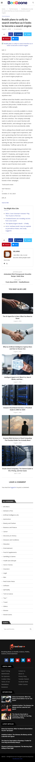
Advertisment (5, 673)
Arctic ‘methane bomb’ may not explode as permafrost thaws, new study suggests (18, 228)
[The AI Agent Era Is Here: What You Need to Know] (17, 303)
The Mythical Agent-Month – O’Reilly (17, 223)
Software (6, 585)
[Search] (33, 3)
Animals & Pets (8, 511)
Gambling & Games (9, 556)
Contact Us (21, 671)
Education (6, 544)
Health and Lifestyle (9, 561)
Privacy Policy (22, 676)
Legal (5, 573)
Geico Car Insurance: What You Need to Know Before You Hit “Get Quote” (22, 698)
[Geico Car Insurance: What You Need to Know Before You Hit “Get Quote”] (6, 699)
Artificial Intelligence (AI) (11, 515)
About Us (21, 673)
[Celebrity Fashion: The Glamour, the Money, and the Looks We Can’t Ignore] (6, 708)
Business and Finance (10, 527)
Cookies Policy (5, 679)
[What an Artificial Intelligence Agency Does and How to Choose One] (17, 334)
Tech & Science (13, 9)
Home (3, 9)
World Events (7, 614)
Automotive (7, 519)
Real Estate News (9, 581)
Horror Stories (8, 565)
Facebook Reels (23, 681)
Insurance (6, 569)
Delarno (16, 251)
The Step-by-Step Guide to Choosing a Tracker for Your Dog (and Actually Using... (21, 715)
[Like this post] (11, 34)
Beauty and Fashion (9, 523)
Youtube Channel (23, 679)
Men (4, 577)
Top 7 (5, 598)
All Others (6, 507)
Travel (5, 602)
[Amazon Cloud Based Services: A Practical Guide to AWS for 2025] (17, 395)
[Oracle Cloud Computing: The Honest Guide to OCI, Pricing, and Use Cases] (17, 456)
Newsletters (5, 684)
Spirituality (6, 590)
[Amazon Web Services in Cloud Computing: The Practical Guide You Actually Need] (17, 425)
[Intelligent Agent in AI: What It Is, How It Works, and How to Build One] (17, 364)
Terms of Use (5, 681)
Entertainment (8, 548)
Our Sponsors (5, 676)
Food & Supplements (10, 552)
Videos (5, 606)
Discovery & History (9, 536)
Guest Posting (5, 671)
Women (5, 610)
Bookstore (4, 687)
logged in (13, 487)
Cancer (5, 531)
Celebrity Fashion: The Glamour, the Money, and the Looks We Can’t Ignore (23, 707)
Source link (5, 203)
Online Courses (23, 684)
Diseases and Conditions (11, 540)
